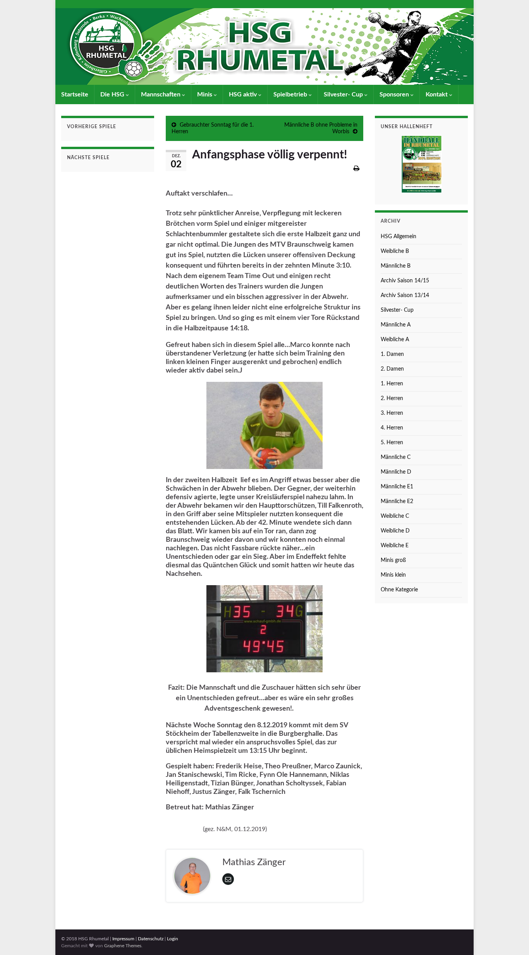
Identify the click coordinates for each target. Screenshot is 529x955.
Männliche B (395, 266)
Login (172, 938)
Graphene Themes (122, 945)
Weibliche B (395, 251)
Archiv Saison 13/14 (405, 295)
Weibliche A (395, 339)
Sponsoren (395, 94)
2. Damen (392, 369)
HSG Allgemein (398, 236)
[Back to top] (511, 937)
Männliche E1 (397, 487)
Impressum (123, 938)
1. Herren (392, 383)
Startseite (74, 94)
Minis (205, 94)
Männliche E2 (397, 501)
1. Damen (392, 354)
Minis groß (393, 560)
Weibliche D (395, 531)
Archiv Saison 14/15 (405, 280)
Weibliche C (395, 516)
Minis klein (393, 575)
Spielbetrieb (291, 94)
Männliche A (395, 325)
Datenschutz (150, 938)
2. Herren (392, 398)
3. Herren (392, 413)
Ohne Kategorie (399, 590)
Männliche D (396, 472)
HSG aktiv (243, 94)
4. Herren (392, 428)
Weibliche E (395, 545)
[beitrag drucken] (356, 168)
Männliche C (395, 457)
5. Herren (392, 442)
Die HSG (113, 94)
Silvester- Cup (344, 94)
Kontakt (437, 94)
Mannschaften (161, 94)
